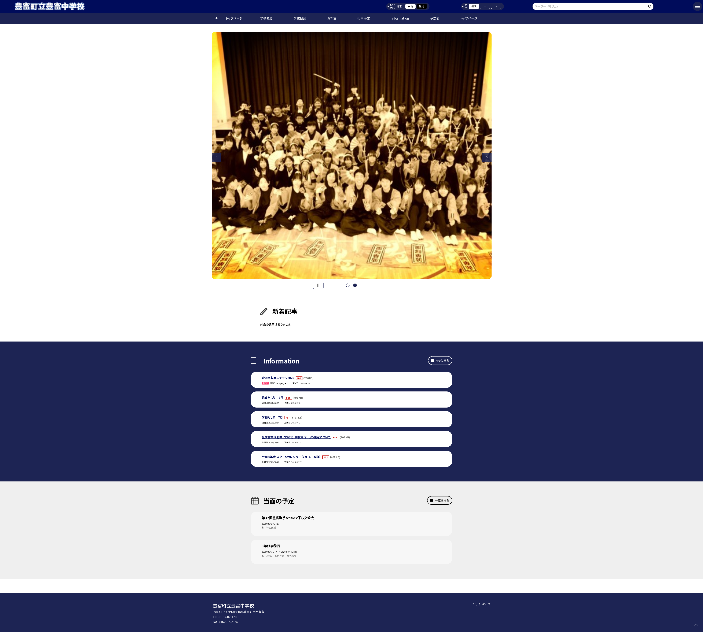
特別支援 (271, 527)
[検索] (650, 6)
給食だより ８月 (273, 397)
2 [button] (355, 285)
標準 (473, 6)
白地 (410, 6)
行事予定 (364, 18)
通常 (399, 6)
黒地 (421, 6)
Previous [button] (216, 157)
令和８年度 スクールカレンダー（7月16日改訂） (291, 457)
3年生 (269, 555)
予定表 (434, 18)
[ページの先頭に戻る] (696, 625)
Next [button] (487, 157)
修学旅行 (291, 555)
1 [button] (347, 285)
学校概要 (266, 18)
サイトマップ (482, 604)
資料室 (331, 18)
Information (400, 18)
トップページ (234, 18)
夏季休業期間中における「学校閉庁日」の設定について (296, 437)
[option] (352, 155)
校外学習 (279, 555)
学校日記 (300, 18)
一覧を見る (442, 500)
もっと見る (442, 360)
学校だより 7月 (273, 417)
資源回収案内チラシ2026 (278, 378)
